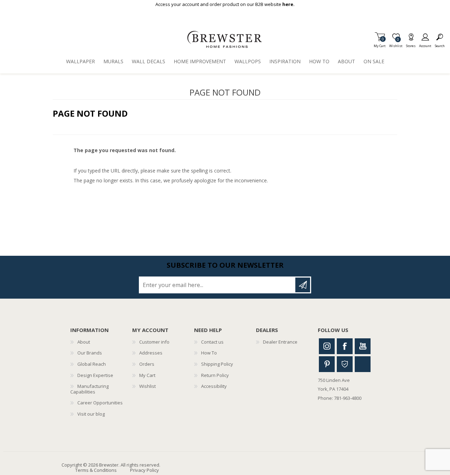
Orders (146, 364)
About (83, 342)
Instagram (327, 346)
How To (209, 353)
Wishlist (147, 386)
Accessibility (214, 386)
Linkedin (363, 364)
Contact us (212, 342)
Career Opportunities (100, 402)
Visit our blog (91, 414)
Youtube (363, 346)
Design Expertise (95, 375)
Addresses (150, 353)
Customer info (154, 342)
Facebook (345, 346)
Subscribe (302, 285)
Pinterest (327, 364)
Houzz (345, 364)
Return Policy (215, 375)
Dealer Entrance (280, 342)
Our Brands (89, 353)
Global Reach (91, 364)
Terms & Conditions (96, 470)
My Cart (147, 375)
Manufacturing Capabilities (89, 389)
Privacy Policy (144, 470)
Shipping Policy (217, 364)
